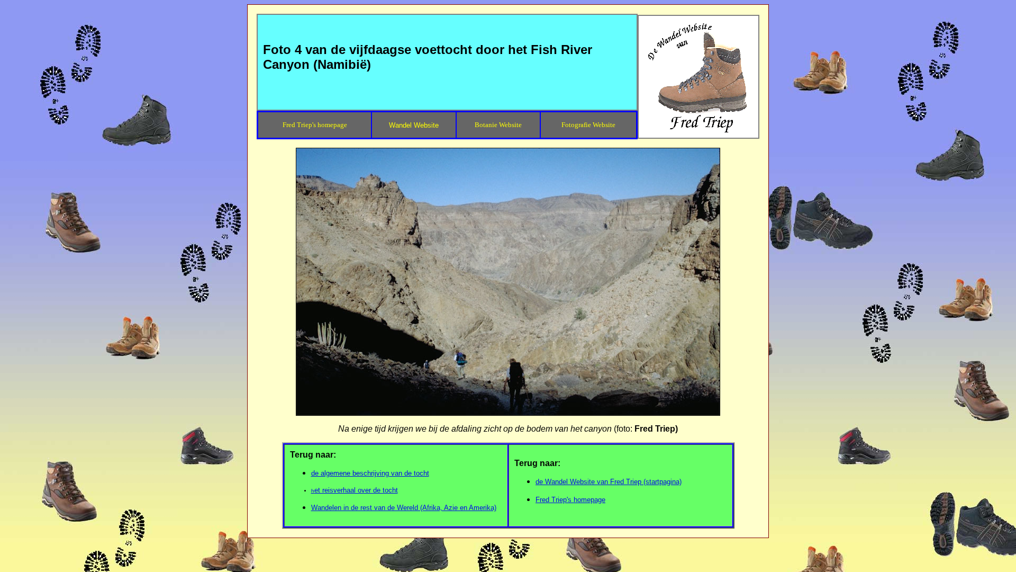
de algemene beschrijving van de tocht (370, 473)
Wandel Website (414, 125)
